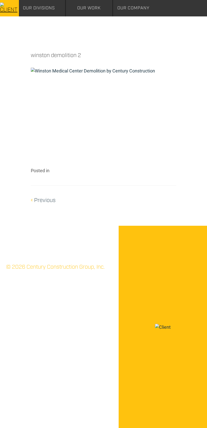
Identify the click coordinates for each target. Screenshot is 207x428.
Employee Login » (48, 418)
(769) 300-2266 (84, 315)
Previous (43, 200)
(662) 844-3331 (25, 308)
